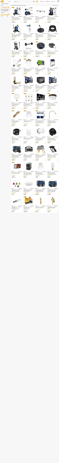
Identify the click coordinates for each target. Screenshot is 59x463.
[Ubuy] (2, 1)
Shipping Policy (6, 10)
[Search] (37, 1)
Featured (56, 5)
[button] (42, 1)
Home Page (2, 3)
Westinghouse (20, 16)
